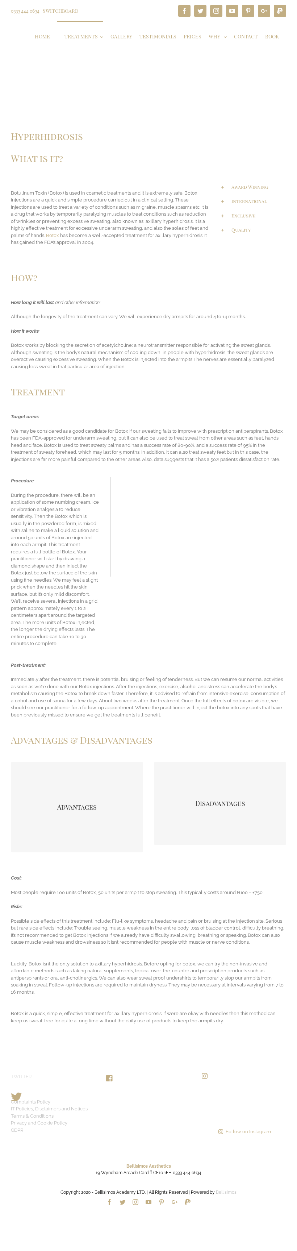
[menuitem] (42, 36)
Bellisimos (226, 1192)
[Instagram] (205, 1076)
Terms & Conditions (32, 1116)
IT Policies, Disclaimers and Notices (49, 1108)
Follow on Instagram (248, 1131)
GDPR (17, 1130)
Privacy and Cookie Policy (39, 1123)
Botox (52, 235)
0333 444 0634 (25, 11)
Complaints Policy (30, 1102)
